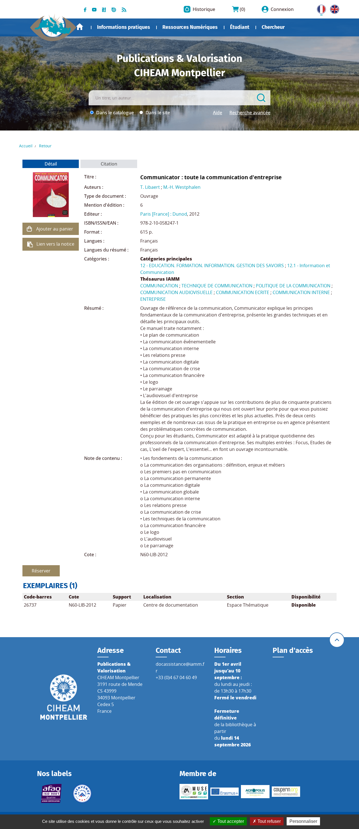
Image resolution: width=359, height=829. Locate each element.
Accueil (79, 26)
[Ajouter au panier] (29, 229)
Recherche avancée (249, 113)
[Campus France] (82, 793)
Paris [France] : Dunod (163, 214)
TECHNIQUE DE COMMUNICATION (216, 286)
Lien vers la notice (55, 244)
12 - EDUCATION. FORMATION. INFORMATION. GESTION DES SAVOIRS (212, 265)
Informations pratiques (123, 27)
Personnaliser (303, 821)
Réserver (41, 571)
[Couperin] (286, 791)
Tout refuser (268, 821)
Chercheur (273, 27)
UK (333, 8)
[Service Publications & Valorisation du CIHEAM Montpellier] (53, 25)
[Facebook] (85, 9)
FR (319, 8)
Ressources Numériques (190, 27)
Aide (217, 113)
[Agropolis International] (255, 791)
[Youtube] (94, 9)
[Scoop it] (104, 9)
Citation (109, 164)
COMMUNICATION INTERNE (301, 292)
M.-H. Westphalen (182, 187)
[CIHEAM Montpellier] (63, 697)
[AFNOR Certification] (51, 793)
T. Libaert (150, 187)
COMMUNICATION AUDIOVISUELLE (176, 292)
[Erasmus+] (224, 791)
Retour (45, 145)
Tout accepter (230, 821)
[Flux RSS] (124, 9)
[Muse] (194, 791)
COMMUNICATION (159, 286)
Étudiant (239, 27)
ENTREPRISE (153, 299)
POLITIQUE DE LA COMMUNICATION (293, 286)
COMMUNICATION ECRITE (242, 292)
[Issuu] (114, 9)
